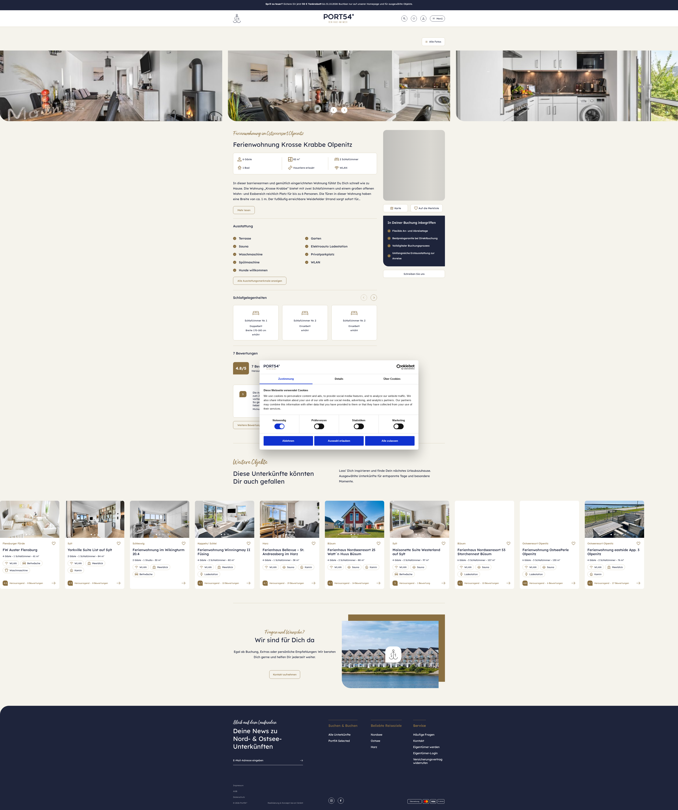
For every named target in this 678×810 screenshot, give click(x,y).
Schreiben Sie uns (414, 274)
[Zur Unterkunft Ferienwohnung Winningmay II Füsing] (248, 583)
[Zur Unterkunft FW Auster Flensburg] (53, 583)
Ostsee (375, 741)
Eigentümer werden (426, 747)
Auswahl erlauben (339, 440)
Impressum (238, 785)
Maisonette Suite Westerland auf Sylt (416, 552)
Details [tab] (339, 378)
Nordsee (376, 734)
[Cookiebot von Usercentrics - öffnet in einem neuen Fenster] (399, 367)
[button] (334, 110)
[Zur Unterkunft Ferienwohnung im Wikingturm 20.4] (183, 583)
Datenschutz (239, 797)
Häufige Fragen (424, 734)
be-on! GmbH (297, 803)
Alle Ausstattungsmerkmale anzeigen (259, 280)
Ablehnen (288, 440)
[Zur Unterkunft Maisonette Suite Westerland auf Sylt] (443, 583)
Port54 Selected (339, 741)
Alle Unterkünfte (339, 734)
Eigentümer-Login (425, 753)
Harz (374, 747)
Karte (397, 208)
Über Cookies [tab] (391, 378)
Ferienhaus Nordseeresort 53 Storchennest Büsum (481, 552)
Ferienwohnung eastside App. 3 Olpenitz (613, 552)
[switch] (319, 426)
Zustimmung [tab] (286, 378)
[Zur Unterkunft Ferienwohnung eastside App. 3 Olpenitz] (638, 583)
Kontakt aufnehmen (284, 674)
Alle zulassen (390, 440)
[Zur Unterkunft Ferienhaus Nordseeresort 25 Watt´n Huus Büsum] (378, 583)
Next (53, 522)
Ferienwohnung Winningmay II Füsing (224, 552)
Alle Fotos (435, 41)
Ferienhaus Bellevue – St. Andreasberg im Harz (283, 552)
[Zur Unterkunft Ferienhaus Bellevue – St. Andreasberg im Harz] (313, 583)
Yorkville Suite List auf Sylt (90, 550)
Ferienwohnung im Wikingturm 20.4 (159, 552)
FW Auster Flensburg (20, 550)
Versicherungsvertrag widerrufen (427, 761)
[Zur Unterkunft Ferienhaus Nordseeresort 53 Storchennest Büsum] (508, 583)
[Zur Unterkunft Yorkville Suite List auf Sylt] (118, 583)
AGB (235, 791)
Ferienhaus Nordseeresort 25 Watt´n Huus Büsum (351, 552)
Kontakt (418, 741)
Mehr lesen (243, 210)
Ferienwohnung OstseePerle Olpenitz (545, 552)
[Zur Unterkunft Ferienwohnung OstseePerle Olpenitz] (573, 583)
